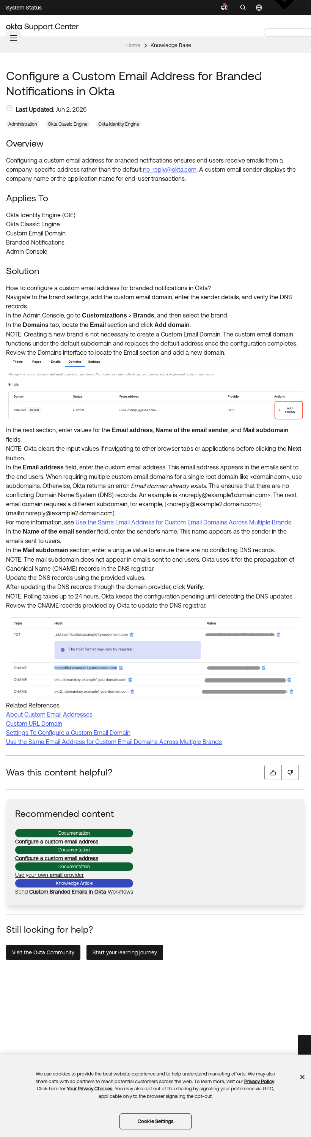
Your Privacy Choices (89, 1088)
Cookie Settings (155, 1121)
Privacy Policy (259, 1081)
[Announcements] (224, 7)
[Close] (302, 1077)
